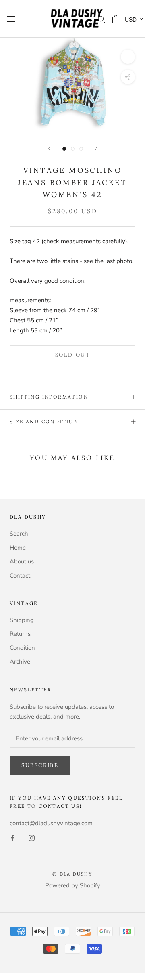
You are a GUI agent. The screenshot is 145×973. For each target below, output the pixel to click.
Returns (20, 634)
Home (18, 548)
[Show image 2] (73, 149)
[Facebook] (13, 837)
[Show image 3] (81, 149)
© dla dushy (72, 874)
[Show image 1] (64, 149)
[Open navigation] (11, 19)
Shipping (22, 620)
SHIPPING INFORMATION (49, 397)
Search (19, 534)
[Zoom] (128, 57)
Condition (22, 648)
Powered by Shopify (72, 885)
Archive (20, 662)
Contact (20, 576)
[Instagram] (32, 837)
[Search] (101, 18)
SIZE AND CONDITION (44, 421)
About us (22, 561)
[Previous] (49, 148)
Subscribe (39, 765)
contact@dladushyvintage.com (51, 823)
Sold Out (72, 354)
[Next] (96, 148)
